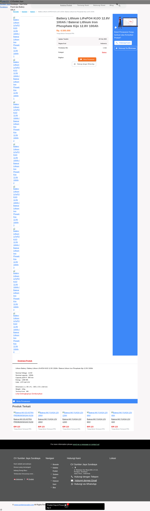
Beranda (16, 12)
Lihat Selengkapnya (23, 394)
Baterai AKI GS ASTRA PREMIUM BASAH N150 (23, 420)
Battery (32, 12)
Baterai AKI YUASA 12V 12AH (71, 420)
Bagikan (61, 57)
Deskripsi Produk (25, 361)
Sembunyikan (37, 394)
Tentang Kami (83, 5)
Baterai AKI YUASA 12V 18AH (47, 420)
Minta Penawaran (88, 59)
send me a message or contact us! (86, 444)
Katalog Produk (66, 5)
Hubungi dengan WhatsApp (85, 64)
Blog (112, 5)
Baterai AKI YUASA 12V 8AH (96, 420)
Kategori (24, 12)
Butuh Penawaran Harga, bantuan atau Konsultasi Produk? (124, 35)
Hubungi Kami (99, 5)
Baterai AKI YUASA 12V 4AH (120, 420)
